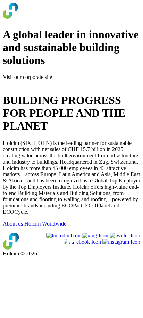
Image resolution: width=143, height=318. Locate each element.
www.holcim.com (22, 83)
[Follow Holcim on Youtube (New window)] (95, 235)
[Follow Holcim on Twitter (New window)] (125, 235)
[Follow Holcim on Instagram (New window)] (121, 242)
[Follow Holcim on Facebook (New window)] (82, 242)
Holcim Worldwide (45, 224)
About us (13, 224)
